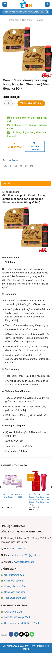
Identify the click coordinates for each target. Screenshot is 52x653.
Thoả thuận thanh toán (15, 597)
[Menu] (4, 4)
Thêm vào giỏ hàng (31, 103)
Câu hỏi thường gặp (14, 575)
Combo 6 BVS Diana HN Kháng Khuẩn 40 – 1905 (12, 495)
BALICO (26, 649)
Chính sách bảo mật (14, 580)
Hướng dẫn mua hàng (15, 586)
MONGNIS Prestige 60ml (17, 617)
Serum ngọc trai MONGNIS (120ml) (21, 623)
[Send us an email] (26, 634)
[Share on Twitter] (16, 166)
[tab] (26, 183)
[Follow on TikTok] (21, 634)
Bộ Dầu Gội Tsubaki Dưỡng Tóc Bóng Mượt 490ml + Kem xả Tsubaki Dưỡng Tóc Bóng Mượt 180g (39, 499)
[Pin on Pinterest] (26, 166)
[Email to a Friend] (21, 166)
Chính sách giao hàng (14, 592)
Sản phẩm (27, 20)
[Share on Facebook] (10, 166)
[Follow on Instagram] (16, 634)
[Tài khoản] (47, 4)
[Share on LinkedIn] (31, 166)
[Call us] (31, 634)
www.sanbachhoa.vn (24, 562)
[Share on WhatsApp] (5, 166)
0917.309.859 (19, 548)
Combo (39, 20)
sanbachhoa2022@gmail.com (26, 555)
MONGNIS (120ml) (13, 611)
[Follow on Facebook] (11, 634)
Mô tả (7, 183)
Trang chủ (14, 20)
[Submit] (46, 11)
